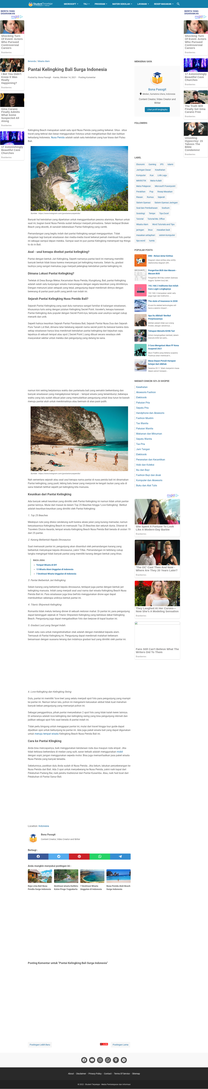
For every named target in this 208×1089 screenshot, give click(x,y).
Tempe (152, 213)
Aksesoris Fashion (146, 392)
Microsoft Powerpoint (165, 186)
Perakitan (140, 191)
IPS (161, 164)
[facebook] (38, 857)
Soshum (165, 208)
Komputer (141, 175)
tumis (152, 240)
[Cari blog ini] (178, 4)
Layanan (142, 4)
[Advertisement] (104, 33)
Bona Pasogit (157, 89)
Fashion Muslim (144, 418)
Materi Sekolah (121, 4)
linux (150, 230)
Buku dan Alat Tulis (146, 485)
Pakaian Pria (143, 402)
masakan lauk (163, 230)
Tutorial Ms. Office (156, 219)
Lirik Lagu (162, 175)
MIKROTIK (141, 180)
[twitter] (58, 857)
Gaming (152, 164)
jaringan (140, 230)
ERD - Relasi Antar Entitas (160, 256)
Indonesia (44, 826)
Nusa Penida (58, 137)
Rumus (150, 197)
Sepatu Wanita (144, 438)
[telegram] (120, 857)
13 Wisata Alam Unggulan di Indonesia (54, 569)
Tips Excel (164, 213)
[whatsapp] (100, 857)
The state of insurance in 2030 (163, 301)
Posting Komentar (87, 77)
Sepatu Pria (142, 407)
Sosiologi (140, 213)
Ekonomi (140, 164)
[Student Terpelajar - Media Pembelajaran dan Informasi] (43, 4)
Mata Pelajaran (143, 186)
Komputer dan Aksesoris (149, 480)
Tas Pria (140, 444)
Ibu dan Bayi (143, 469)
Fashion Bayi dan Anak (148, 475)
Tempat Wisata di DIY (46, 565)
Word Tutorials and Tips (163, 224)
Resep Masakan (162, 4)
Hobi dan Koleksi (145, 464)
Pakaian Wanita (144, 428)
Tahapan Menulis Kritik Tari (161, 331)
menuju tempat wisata (47, 733)
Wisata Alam (142, 224)
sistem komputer (167, 235)
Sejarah (161, 197)
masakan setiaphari (145, 235)
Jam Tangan (143, 449)
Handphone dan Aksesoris (150, 413)
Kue (151, 175)
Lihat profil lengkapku (157, 109)
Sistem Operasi (143, 202)
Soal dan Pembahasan (147, 208)
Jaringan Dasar (143, 170)
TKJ (85, 4)
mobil (120, 751)
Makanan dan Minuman (149, 433)
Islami (170, 164)
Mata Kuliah (156, 180)
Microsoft (70, 4)
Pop (151, 191)
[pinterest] (79, 857)
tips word (140, 240)
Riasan (139, 197)
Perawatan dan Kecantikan (150, 459)
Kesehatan (160, 170)
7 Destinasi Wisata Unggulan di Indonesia (56, 574)
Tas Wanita (142, 423)
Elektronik (141, 397)
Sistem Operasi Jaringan (166, 202)
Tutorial (139, 219)
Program (100, 4)
